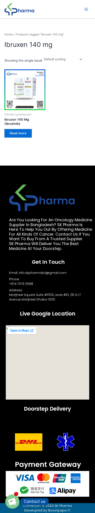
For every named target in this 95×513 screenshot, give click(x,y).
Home (8, 34)
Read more (18, 133)
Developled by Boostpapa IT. (47, 510)
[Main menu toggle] (86, 9)
